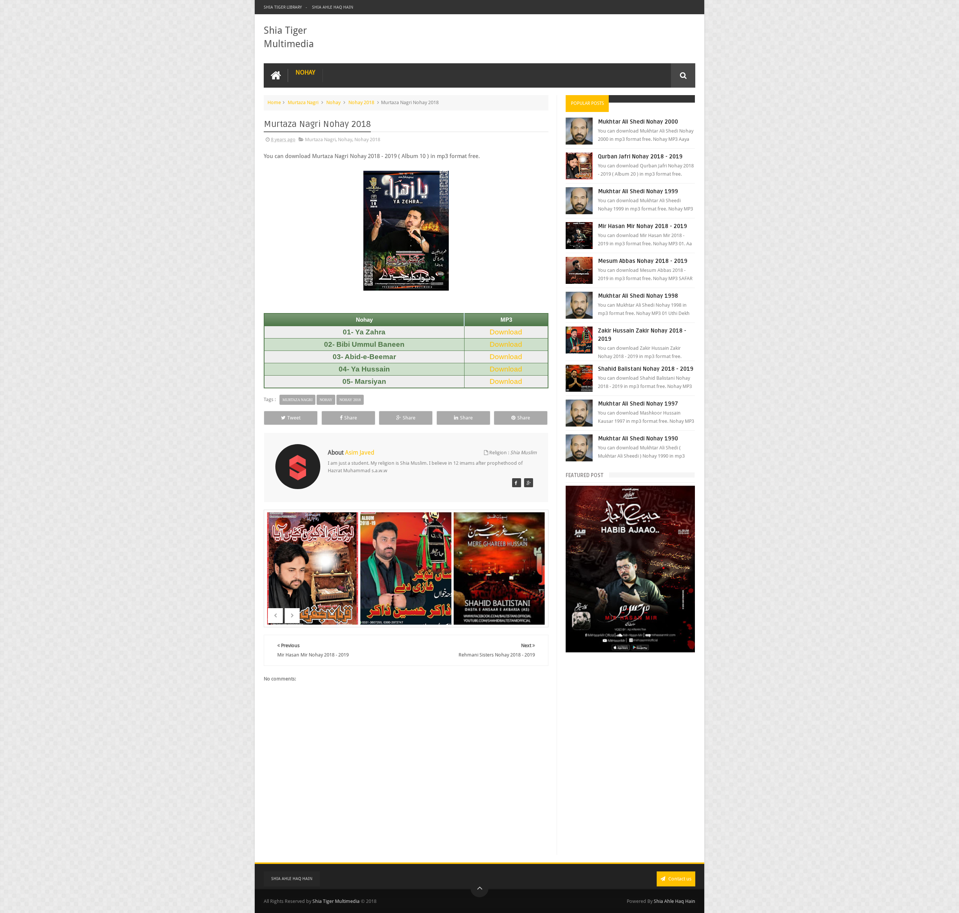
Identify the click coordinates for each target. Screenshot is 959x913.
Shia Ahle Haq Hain (332, 7)
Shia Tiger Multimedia (336, 901)
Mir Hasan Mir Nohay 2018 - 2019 (642, 226)
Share (350, 418)
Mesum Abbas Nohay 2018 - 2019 (642, 261)
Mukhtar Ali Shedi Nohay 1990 (638, 438)
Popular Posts (587, 103)
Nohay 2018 (361, 102)
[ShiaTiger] (516, 482)
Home (274, 102)
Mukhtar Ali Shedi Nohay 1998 (638, 295)
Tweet (293, 418)
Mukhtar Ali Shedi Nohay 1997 (638, 403)
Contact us (679, 879)
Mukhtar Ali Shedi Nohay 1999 (638, 191)
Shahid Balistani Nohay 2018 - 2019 (645, 368)
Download (506, 332)
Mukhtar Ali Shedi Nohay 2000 (638, 121)
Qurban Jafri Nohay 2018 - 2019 (640, 156)
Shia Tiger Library (283, 7)
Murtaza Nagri (303, 102)
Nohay (305, 72)
